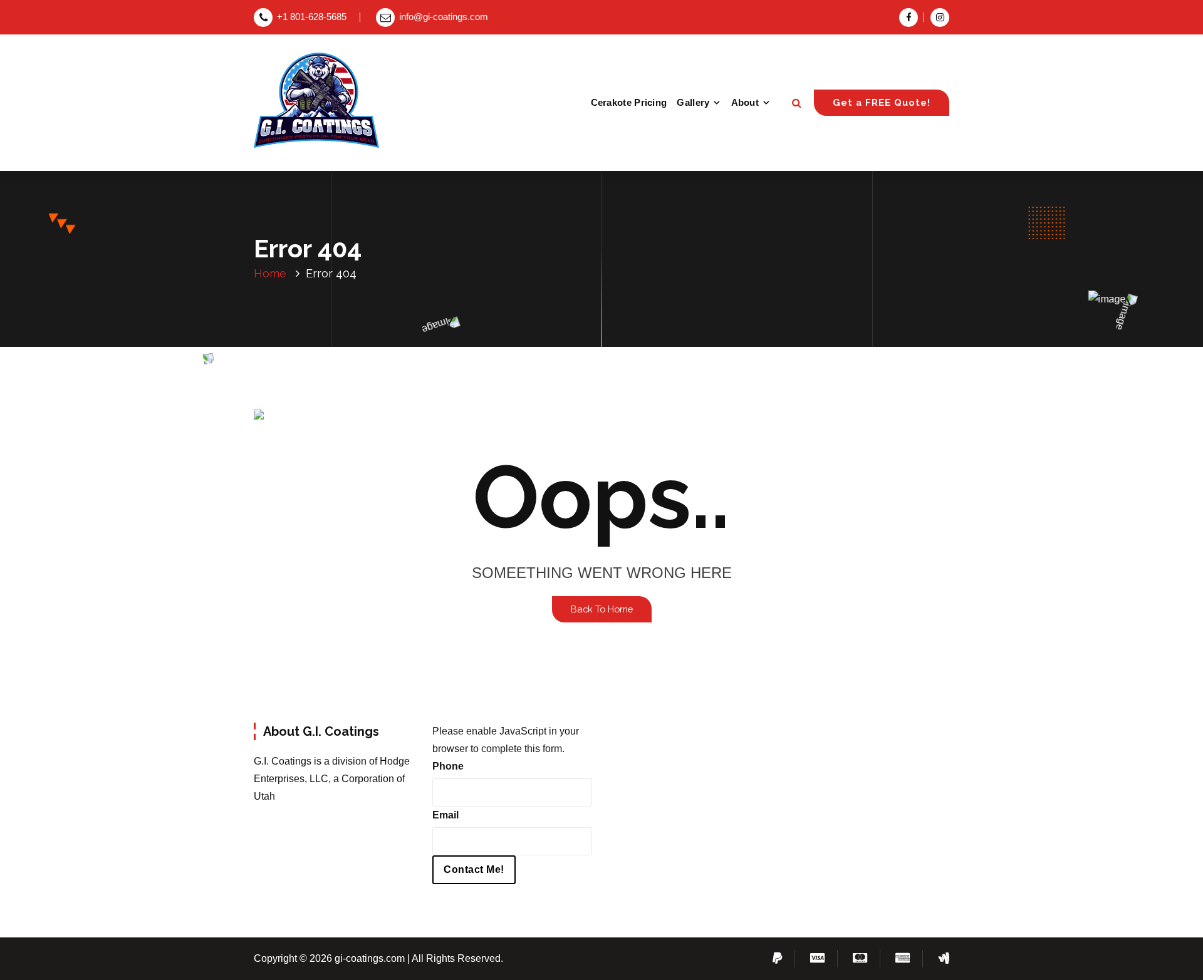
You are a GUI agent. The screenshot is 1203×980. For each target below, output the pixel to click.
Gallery (693, 102)
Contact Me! (474, 869)
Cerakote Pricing (629, 102)
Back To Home (602, 609)
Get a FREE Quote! (881, 102)
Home (270, 273)
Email (445, 815)
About (745, 102)
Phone (448, 766)
